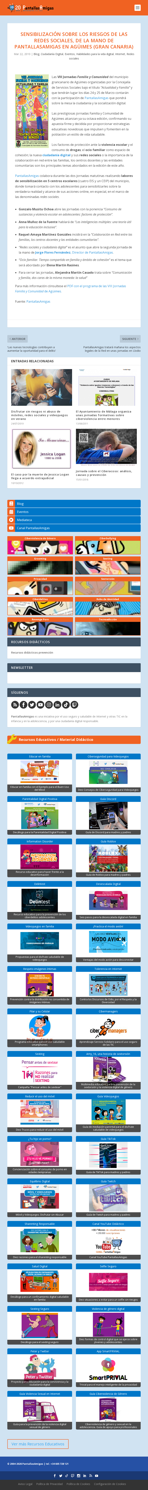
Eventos (70, 54)
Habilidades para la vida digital (95, 54)
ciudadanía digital (56, 155)
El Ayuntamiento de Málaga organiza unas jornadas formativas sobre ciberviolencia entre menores (103, 415)
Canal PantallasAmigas (33, 528)
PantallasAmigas (96, 98)
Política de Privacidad (49, 1484)
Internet (120, 54)
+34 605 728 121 (59, 1463)
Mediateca (24, 520)
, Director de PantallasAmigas (74, 252)
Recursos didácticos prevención (32, 652)
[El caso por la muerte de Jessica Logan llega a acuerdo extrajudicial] (41, 449)
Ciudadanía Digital (52, 54)
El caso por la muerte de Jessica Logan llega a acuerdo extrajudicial (40, 476)
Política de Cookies (78, 1484)
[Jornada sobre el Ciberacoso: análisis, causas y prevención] (106, 447)
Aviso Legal (25, 1484)
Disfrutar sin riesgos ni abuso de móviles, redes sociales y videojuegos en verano (39, 415)
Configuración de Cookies (110, 1484)
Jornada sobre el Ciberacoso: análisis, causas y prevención (104, 473)
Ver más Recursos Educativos (38, 1444)
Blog (36, 54)
